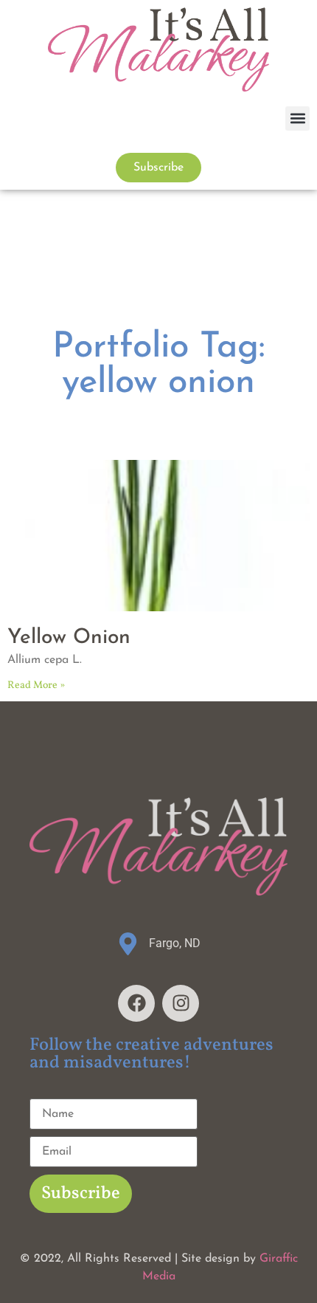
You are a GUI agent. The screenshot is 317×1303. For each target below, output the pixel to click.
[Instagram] (180, 1003)
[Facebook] (136, 1003)
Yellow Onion (68, 638)
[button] (297, 118)
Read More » (36, 685)
